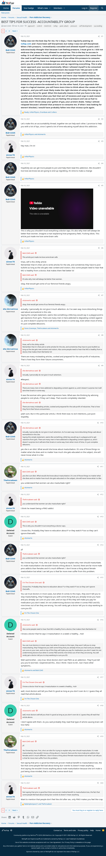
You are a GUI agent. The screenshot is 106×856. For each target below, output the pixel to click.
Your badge (29, 8)
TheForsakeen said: (29, 499)
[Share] (98, 36)
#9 (102, 365)
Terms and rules (70, 830)
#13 (101, 517)
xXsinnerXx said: (28, 300)
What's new (43, 8)
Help (92, 830)
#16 (101, 620)
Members (58, 8)
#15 (101, 577)
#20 (101, 783)
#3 (102, 141)
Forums (16, 8)
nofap (55, 26)
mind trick (47, 26)
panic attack (64, 26)
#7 (102, 295)
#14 (101, 545)
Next (14, 31)
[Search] (102, 8)
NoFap (6, 830)
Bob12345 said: (28, 253)
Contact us (58, 830)
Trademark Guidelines (76, 839)
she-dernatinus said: (30, 370)
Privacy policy (83, 830)
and (35, 134)
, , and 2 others (40, 112)
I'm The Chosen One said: (32, 582)
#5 (102, 185)
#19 (101, 736)
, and (41, 328)
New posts (5, 13)
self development (85, 26)
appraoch (31, 26)
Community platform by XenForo (34, 835)
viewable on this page (83, 842)
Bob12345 (7, 26)
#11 (101, 467)
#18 (101, 705)
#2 (102, 119)
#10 (101, 423)
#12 (101, 494)
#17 (101, 677)
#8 (102, 335)
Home (6, 8)
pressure (74, 26)
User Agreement (55, 842)
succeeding (98, 26)
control (39, 26)
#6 (102, 248)
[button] (50, 8)
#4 (102, 163)
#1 (102, 36)
